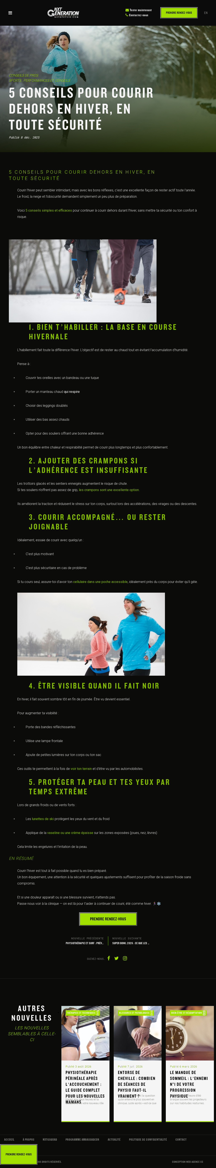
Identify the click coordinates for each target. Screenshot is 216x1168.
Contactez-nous (138, 15)
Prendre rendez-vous (179, 12)
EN (206, 13)
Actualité (114, 1139)
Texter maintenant (140, 10)
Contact (181, 1139)
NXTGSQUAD (50, 1139)
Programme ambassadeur (82, 1139)
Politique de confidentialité (148, 1139)
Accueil (9, 1139)
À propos (28, 1139)
